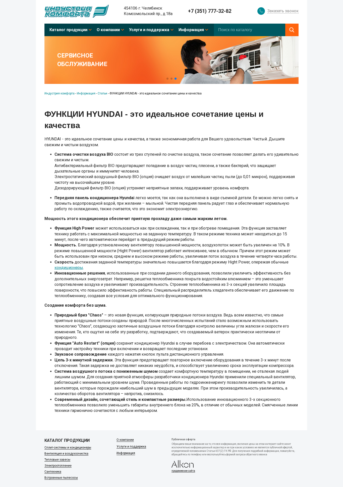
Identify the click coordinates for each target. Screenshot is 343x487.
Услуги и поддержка (149, 29)
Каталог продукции (68, 29)
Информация (191, 29)
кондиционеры (68, 267)
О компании (108, 29)
